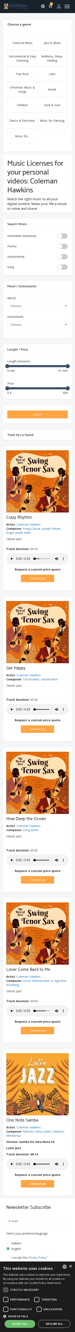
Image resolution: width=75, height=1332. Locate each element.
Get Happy (15, 668)
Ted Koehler (31, 679)
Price (10, 383)
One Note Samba (22, 1120)
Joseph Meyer (51, 529)
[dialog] (37, 1297)
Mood (11, 298)
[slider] (7, 366)
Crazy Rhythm (19, 517)
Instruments (15, 317)
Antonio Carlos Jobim (37, 1131)
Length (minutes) (18, 361)
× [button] (70, 1266)
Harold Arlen (49, 679)
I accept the (30, 1257)
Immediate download (21, 236)
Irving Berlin (31, 830)
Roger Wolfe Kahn (18, 533)
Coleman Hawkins (28, 524)
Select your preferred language (27, 1233)
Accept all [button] (20, 1324)
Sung (10, 267)
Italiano (16, 1243)
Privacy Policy (37, 1257)
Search (37, 414)
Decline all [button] (54, 1324)
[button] (37, 1316)
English (16, 1249)
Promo (12, 246)
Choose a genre (19, 24)
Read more (54, 1283)
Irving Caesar (31, 529)
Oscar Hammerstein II (37, 981)
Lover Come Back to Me (28, 969)
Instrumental (15, 257)
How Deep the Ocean (26, 818)
